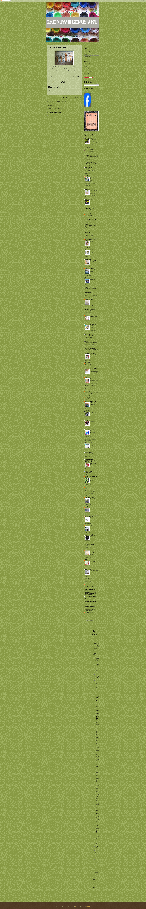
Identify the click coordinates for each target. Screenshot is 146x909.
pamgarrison (88, 292)
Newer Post (51, 97)
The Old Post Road (90, 250)
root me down (88, 584)
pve (86, 487)
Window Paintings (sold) (90, 51)
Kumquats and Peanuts (91, 535)
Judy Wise (88, 411)
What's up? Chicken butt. (97, 731)
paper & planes (89, 471)
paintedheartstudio (90, 606)
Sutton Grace (88, 560)
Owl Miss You (88, 215)
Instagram (92, 421)
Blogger (88, 906)
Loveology (88, 391)
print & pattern (89, 199)
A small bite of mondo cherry (91, 477)
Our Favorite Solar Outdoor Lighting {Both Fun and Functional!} (91, 142)
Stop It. (91, 536)
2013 (95, 646)
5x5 (91, 527)
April (97, 855)
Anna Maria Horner (90, 363)
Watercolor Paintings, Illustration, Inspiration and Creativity (90, 593)
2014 (95, 643)
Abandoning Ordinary (91, 596)
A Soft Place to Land (90, 309)
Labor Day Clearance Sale (91, 163)
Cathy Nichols (89, 452)
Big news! (92, 499)
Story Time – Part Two (90, 288)
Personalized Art (88, 59)
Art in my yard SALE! (97, 797)
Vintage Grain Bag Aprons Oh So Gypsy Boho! (94, 371)
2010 (95, 877)
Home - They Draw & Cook (90, 590)
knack (86, 550)
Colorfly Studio (89, 420)
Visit (88, 627)
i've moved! (88, 580)
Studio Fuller (88, 259)
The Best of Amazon (90, 220)
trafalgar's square (89, 544)
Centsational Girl (89, 208)
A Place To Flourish (90, 443)
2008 (95, 886)
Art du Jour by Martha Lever (91, 240)
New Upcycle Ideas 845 (91, 151)
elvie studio (88, 315)
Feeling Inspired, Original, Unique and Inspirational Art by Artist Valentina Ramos (91, 461)
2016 (95, 637)
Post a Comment (53, 90)
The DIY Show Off (90, 348)
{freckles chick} (89, 278)
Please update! (93, 517)
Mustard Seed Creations (91, 155)
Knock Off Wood (89, 586)
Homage (87, 604)
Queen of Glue (89, 299)
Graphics (86, 61)
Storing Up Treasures (90, 601)
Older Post (78, 97)
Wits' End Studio (89, 525)
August (96, 682)
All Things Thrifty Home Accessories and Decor (91, 225)
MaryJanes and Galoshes (91, 368)
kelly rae (87, 377)
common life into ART (90, 324)
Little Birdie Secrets (90, 429)
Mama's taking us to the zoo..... (97, 821)
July (97, 842)
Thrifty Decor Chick (90, 138)
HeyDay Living (89, 507)
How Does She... (89, 167)
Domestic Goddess (89, 497)
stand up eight (93, 316)
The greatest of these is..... (97, 757)
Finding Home (88, 397)
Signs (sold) (87, 69)
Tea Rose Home (89, 189)
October (97, 670)
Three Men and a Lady (91, 516)
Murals (85, 54)
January (97, 872)
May (97, 850)
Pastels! (91, 241)
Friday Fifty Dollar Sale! (97, 699)
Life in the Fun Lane (90, 439)
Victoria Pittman (89, 268)
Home (64, 97)
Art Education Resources (90, 64)
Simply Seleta (88, 578)
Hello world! (88, 210)
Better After (88, 287)
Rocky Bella (88, 569)
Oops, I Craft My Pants (91, 612)
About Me (86, 73)
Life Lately (92, 279)
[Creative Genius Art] (87, 106)
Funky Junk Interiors (90, 150)
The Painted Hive (89, 334)
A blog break (88, 472)
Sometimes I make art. (90, 599)
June (97, 846)
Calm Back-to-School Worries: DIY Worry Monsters (90, 170)
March (96, 861)
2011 (95, 653)
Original (87, 545)
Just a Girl (87, 232)
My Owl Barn (89, 214)
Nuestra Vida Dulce (90, 353)
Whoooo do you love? (97, 788)
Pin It (85, 44)
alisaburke (87, 176)
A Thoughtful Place (90, 162)
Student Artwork (88, 71)
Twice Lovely (88, 490)
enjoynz (77, 906)
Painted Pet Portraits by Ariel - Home (91, 610)
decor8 (86, 341)
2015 (95, 640)
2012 (95, 649)
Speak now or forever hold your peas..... (97, 777)
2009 (95, 882)
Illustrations (87, 56)
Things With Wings (90, 401)
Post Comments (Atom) (60, 101)
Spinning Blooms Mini (90, 364)
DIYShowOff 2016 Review (91, 349)
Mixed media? (97, 837)
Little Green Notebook (91, 219)
